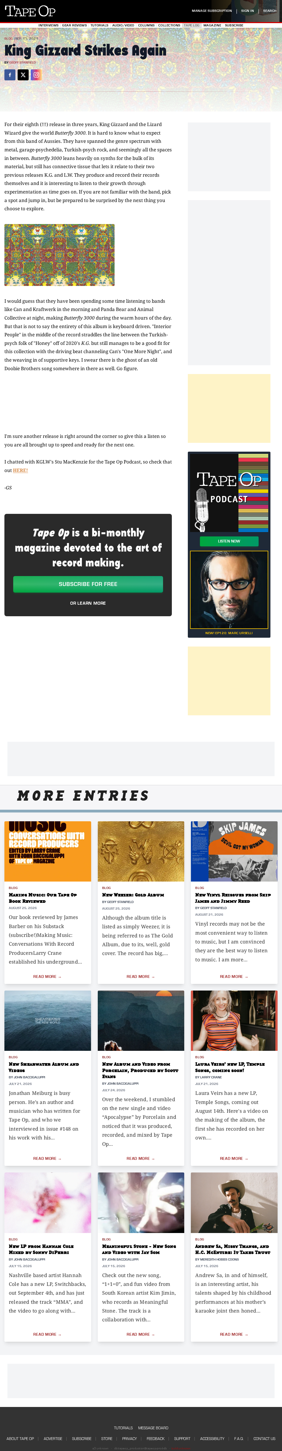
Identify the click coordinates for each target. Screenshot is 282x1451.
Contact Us (264, 1439)
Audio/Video (123, 25)
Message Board (153, 1428)
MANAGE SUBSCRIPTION (212, 11)
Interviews (49, 25)
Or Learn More (88, 603)
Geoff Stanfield (22, 62)
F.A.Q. (239, 1439)
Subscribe (234, 25)
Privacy (129, 1439)
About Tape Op (20, 1439)
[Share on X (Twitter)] (23, 74)
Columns (146, 25)
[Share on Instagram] (36, 74)
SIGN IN (247, 11)
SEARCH (269, 11)
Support (182, 1439)
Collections (169, 25)
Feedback (155, 1439)
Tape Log (192, 25)
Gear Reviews (74, 25)
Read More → (47, 977)
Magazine (212, 25)
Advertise (53, 1439)
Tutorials (100, 25)
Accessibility (212, 1439)
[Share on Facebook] (9, 74)
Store (106, 1439)
